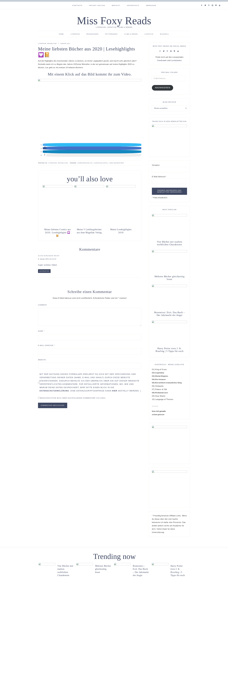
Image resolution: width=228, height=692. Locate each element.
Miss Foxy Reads (114, 20)
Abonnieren (162, 88)
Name (41, 331)
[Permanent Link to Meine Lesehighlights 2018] (121, 187)
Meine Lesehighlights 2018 (121, 231)
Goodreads (162, 60)
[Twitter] (205, 2)
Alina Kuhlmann (45, 255)
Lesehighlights (101, 163)
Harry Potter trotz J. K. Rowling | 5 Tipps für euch (169, 349)
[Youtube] (220, 2)
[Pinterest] (209, 2)
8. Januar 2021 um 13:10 (47, 259)
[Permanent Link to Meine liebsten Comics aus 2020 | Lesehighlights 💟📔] (57, 187)
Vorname (155, 165)
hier (114, 391)
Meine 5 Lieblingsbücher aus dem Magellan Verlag (89, 231)
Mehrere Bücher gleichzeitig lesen (169, 277)
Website (42, 360)
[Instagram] (212, 2)
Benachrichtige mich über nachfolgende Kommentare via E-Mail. (73, 398)
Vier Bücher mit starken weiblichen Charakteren (169, 243)
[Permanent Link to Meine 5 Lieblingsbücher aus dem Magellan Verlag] (89, 187)
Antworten (44, 271)
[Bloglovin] (216, 2)
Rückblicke (52, 43)
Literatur (42, 43)
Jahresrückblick (85, 163)
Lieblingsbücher (116, 163)
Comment (42, 305)
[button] (45, 145)
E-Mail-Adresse (46, 345)
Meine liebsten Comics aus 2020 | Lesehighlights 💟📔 (57, 232)
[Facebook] (202, 2)
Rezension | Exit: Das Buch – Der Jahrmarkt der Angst (169, 313)
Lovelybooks (176, 60)
